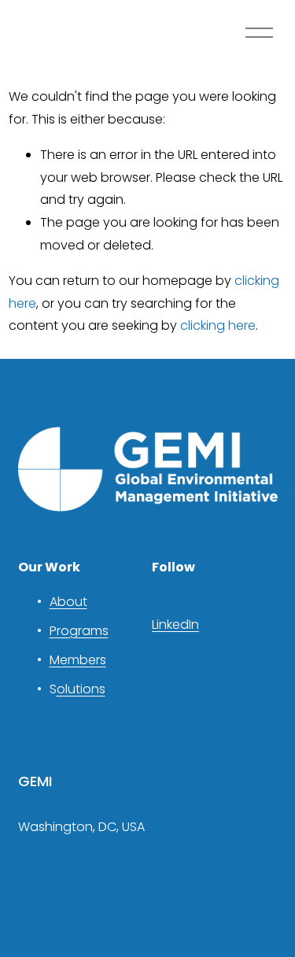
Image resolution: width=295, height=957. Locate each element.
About (68, 602)
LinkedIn (175, 624)
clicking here (218, 325)
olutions (81, 689)
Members (78, 660)
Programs (79, 631)
